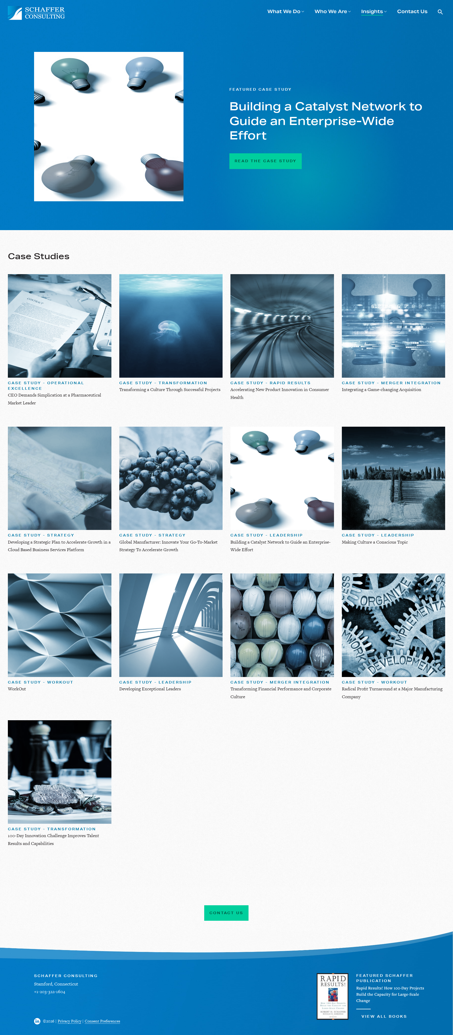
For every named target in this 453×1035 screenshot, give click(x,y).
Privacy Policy (69, 1021)
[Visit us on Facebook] (38, 1021)
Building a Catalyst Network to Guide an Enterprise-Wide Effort (326, 120)
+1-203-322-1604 (49, 991)
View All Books (384, 1016)
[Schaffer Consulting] (37, 13)
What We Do (283, 11)
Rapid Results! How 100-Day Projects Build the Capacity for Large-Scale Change (390, 994)
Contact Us (412, 11)
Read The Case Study (265, 161)
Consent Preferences (102, 1021)
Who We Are (331, 11)
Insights (372, 11)
